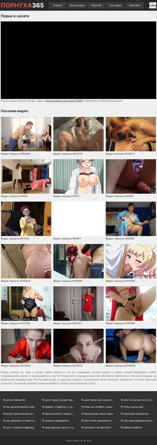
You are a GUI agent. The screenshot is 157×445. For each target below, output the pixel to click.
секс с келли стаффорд (20, 427)
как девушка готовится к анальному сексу (22, 420)
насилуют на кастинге (97, 427)
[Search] (152, 5)
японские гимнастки (135, 413)
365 (22, 5)
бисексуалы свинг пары (98, 413)
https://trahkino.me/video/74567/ (64, 100)
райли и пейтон (132, 427)
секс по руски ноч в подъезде (139, 399)
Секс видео (115, 5)
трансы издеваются (57, 420)
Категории (134, 5)
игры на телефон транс (98, 406)
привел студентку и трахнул (61, 406)
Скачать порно (77, 5)
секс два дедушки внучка (139, 420)
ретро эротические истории (22, 413)
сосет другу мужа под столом (61, 399)
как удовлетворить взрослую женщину (22, 406)
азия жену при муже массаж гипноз (100, 399)
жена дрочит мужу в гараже (61, 427)
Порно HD (96, 5)
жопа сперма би (15, 399)
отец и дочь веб (133, 406)
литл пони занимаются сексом (100, 420)
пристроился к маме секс (61, 413)
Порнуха (57, 5)
